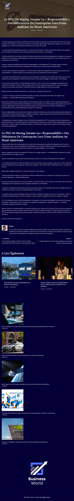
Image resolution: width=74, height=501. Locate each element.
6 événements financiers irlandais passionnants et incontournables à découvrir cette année (28, 413)
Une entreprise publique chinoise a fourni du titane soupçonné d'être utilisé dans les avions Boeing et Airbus (18, 241)
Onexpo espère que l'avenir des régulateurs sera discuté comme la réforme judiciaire (55, 241)
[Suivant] (70, 275)
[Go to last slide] (4, 275)
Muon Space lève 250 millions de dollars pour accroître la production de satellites (25, 384)
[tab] (35, 294)
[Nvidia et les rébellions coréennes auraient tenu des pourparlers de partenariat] (37, 429)
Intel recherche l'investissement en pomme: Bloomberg (17, 283)
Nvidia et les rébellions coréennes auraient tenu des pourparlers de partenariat (24, 442)
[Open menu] (71, 6)
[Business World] (7, 6)
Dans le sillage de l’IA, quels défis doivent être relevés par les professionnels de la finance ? (28, 326)
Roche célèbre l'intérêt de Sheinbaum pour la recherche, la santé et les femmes (54, 284)
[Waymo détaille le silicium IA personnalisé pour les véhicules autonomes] (37, 342)
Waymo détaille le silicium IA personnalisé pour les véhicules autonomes (23, 355)
